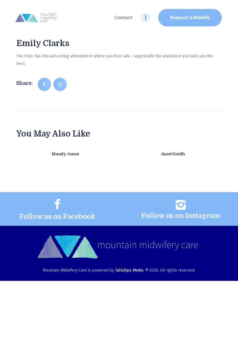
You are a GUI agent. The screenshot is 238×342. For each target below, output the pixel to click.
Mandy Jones (65, 154)
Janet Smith (173, 154)
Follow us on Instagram (180, 216)
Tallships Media (129, 270)
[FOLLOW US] (57, 204)
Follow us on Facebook (57, 217)
